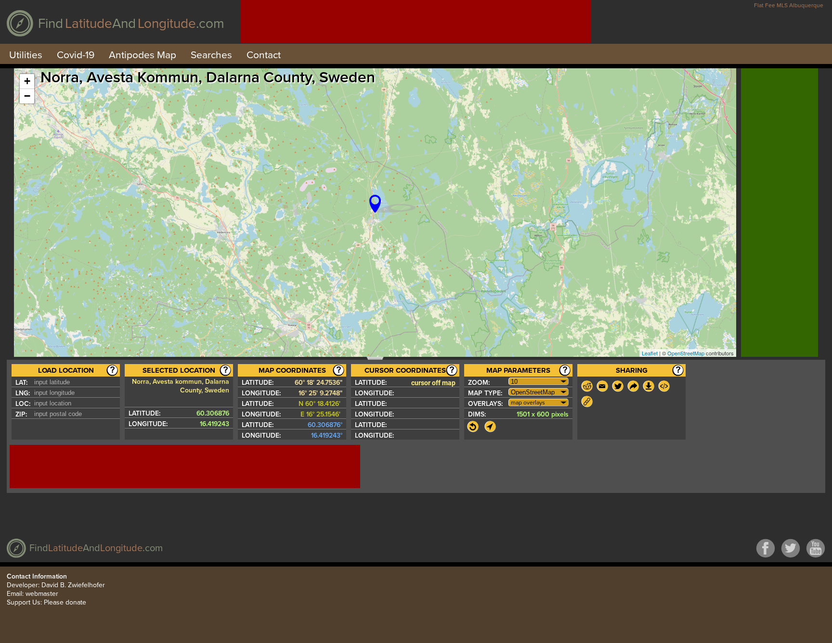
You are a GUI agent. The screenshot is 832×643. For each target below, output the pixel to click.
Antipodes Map (142, 55)
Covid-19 (75, 55)
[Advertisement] (416, 21)
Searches (211, 55)
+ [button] (27, 81)
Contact (264, 55)
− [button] (27, 96)
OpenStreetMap (685, 353)
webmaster (42, 594)
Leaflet (650, 353)
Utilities (25, 55)
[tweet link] (618, 386)
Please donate (65, 602)
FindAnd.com (131, 23)
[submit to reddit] (587, 386)
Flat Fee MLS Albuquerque (788, 5)
